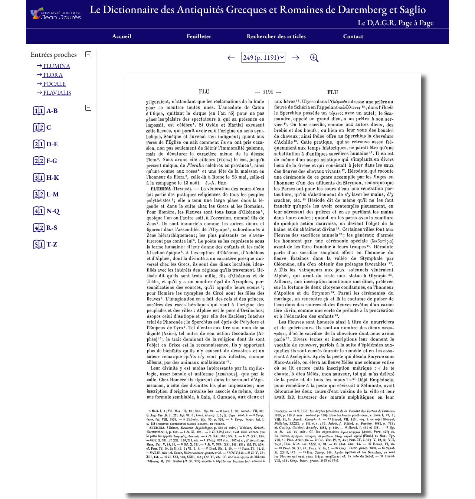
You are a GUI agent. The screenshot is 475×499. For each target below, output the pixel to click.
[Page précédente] (231, 59)
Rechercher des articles (276, 36)
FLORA (52, 75)
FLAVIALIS (56, 93)
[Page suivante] (295, 59)
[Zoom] (314, 59)
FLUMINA (56, 66)
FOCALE (54, 84)
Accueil (121, 36)
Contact (353, 36)
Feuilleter (199, 36)
